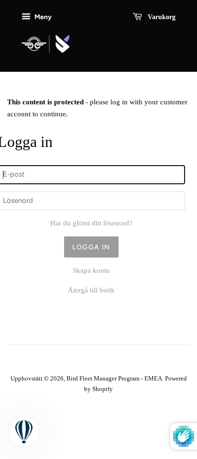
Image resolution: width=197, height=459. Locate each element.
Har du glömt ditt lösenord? (91, 223)
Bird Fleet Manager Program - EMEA (114, 378)
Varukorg (160, 17)
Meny (42, 17)
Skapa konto (91, 270)
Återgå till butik (91, 290)
